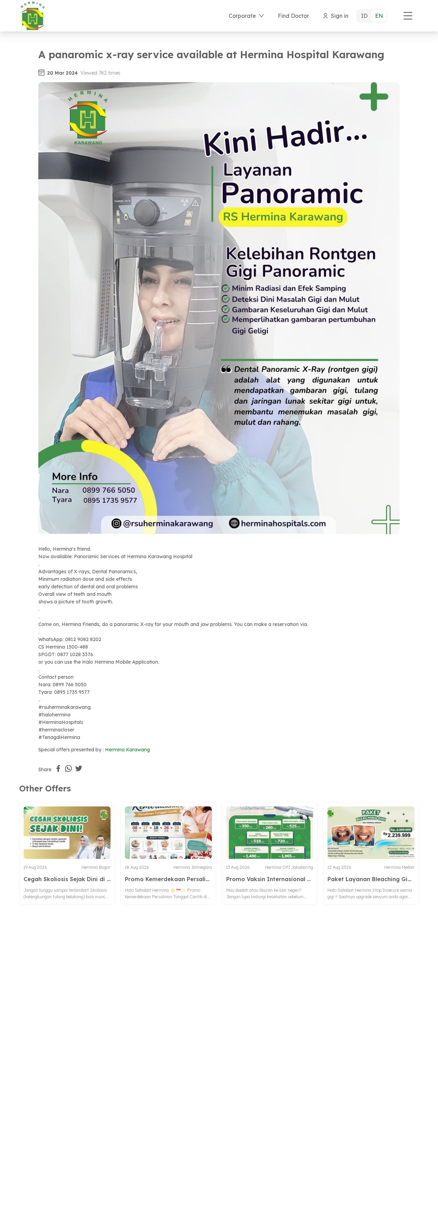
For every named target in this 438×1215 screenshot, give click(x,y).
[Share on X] (79, 768)
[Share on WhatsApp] (68, 768)
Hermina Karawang (127, 750)
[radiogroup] (372, 16)
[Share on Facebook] (58, 768)
